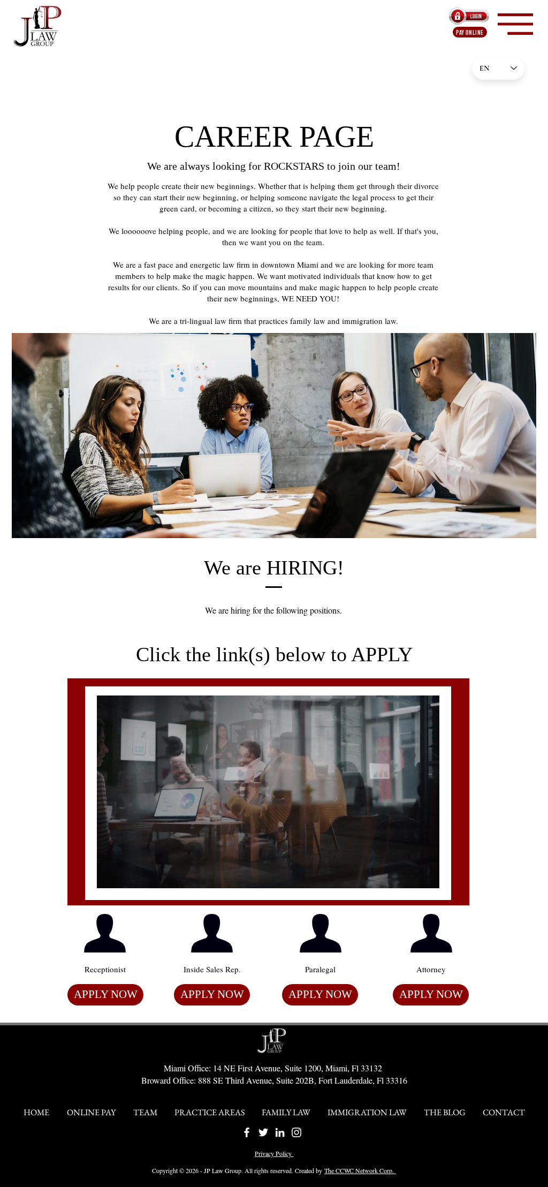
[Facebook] (246, 1132)
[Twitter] (263, 1132)
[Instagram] (296, 1132)
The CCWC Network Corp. (360, 1170)
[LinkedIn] (279, 1132)
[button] (515, 24)
